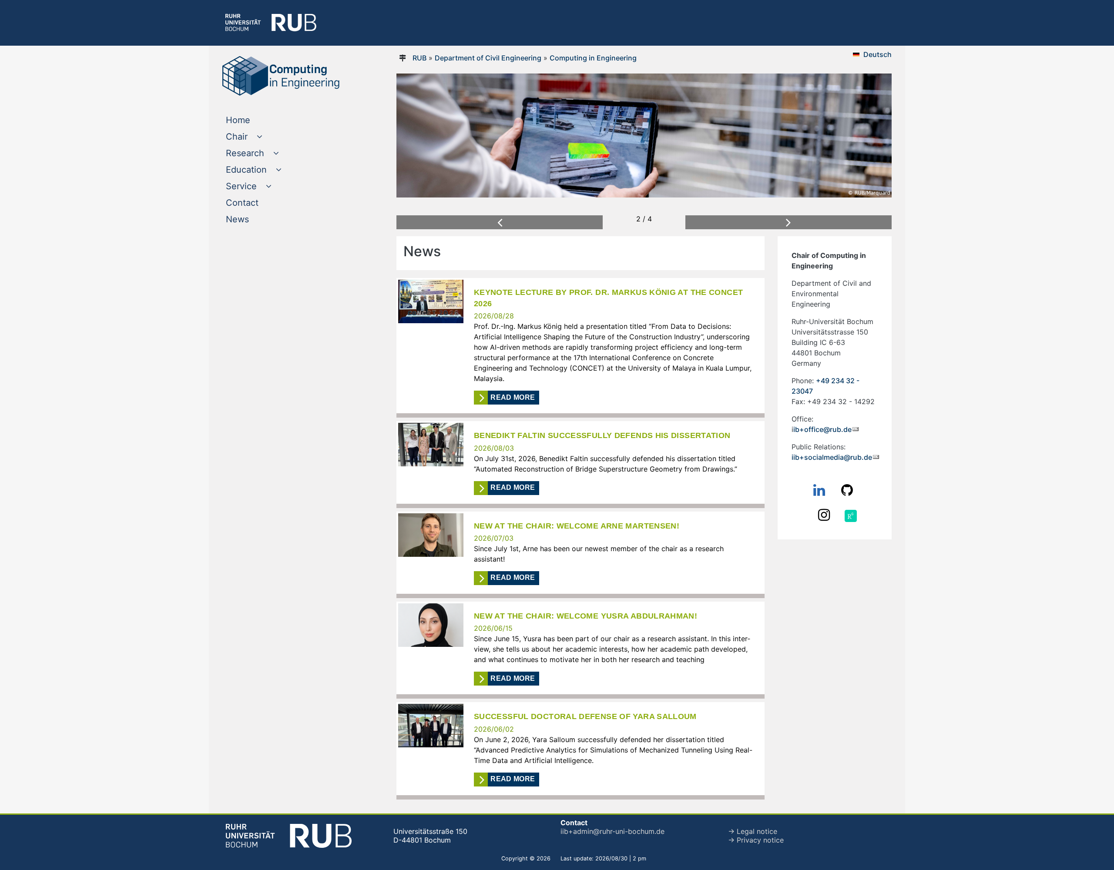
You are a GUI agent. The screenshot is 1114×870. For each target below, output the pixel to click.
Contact (260, 202)
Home (255, 119)
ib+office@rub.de (822, 429)
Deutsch (877, 54)
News (255, 219)
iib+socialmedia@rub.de (832, 457)
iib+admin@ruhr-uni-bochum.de (612, 831)
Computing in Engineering (593, 58)
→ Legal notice (752, 831)
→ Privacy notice (756, 840)
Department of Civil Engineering (488, 58)
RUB (419, 58)
